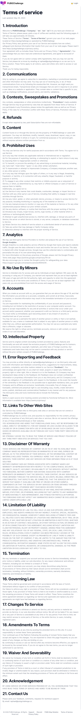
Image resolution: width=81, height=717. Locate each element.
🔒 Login (74, 3)
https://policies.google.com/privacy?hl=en (33, 258)
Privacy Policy (33, 714)
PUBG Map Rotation (51, 712)
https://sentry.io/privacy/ (36, 400)
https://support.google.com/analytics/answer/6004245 (25, 263)
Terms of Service (67, 712)
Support (31, 712)
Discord (39, 712)
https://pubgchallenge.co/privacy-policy (22, 48)
